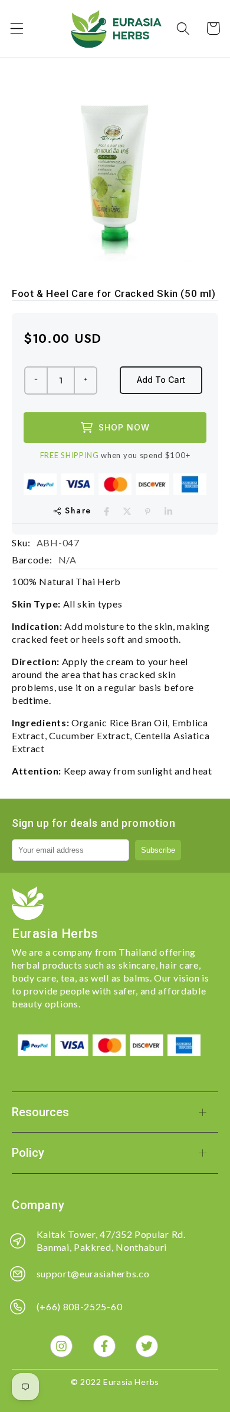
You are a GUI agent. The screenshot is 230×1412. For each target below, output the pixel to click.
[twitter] (127, 511)
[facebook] (106, 511)
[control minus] (35, 380)
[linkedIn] (168, 511)
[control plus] (86, 380)
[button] (17, 29)
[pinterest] (147, 511)
